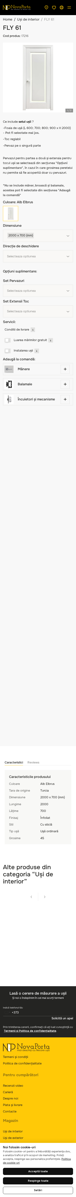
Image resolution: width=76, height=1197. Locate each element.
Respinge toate (38, 1181)
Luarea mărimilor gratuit (30, 340)
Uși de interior (28, 19)
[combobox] (38, 236)
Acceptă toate (38, 1171)
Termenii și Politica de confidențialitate (30, 1031)
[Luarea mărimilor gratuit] (8, 340)
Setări (38, 1190)
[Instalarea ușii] (8, 351)
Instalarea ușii (23, 350)
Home (7, 19)
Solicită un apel (62, 1018)
